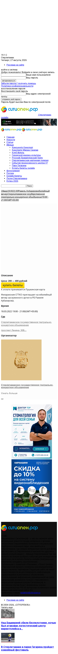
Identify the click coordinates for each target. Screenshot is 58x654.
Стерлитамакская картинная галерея (30, 160)
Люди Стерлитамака (16, 178)
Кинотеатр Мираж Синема (25, 150)
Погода (10, 173)
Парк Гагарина (19, 165)
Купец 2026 (12, 181)
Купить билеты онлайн (23, 168)
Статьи (9, 142)
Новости (10, 139)
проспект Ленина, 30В (12, 330)
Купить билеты (13, 285)
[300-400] (31, 458)
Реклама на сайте (15, 65)
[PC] (29, 125)
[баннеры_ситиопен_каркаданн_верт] (31, 513)
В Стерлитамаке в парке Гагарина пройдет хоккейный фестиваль (27, 648)
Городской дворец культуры (26, 155)
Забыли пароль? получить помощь (18, 83)
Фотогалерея (13, 170)
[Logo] (11, 132)
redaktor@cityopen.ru (30, 592)
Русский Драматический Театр (27, 157)
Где (3, 316)
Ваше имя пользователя (38, 75)
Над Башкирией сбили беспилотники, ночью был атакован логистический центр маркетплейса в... (28, 625)
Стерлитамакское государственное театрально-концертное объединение (26, 324)
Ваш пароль (32, 77)
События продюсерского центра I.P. (30, 163)
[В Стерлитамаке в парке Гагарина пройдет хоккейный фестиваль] (8, 641)
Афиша (10, 145)
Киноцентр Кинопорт (22, 147)
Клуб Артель (18, 152)
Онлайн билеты (14, 176)
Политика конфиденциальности (17, 86)
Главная (10, 137)
